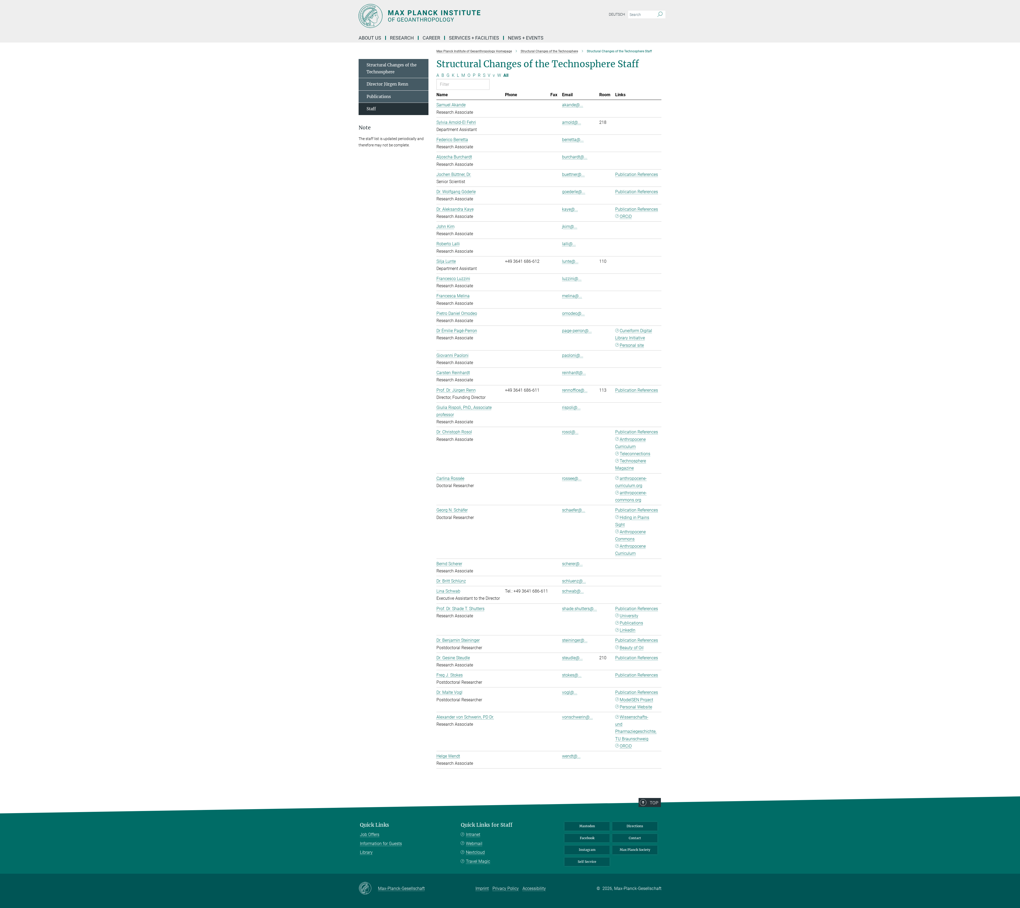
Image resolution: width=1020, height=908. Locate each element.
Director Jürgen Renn (387, 84)
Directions (635, 826)
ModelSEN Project (636, 699)
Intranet (473, 834)
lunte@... (570, 261)
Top (654, 802)
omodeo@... (573, 313)
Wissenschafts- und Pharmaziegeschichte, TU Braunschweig (635, 728)
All (505, 75)
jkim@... (569, 226)
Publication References (636, 174)
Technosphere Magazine (630, 464)
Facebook (587, 838)
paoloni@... (572, 355)
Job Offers (369, 834)
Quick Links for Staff (486, 825)
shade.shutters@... (579, 608)
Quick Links (374, 825)
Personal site (632, 345)
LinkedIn (627, 630)
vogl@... (569, 692)
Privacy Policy (505, 888)
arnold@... (571, 122)
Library (366, 852)
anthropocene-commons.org (631, 496)
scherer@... (572, 563)
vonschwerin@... (577, 717)
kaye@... (570, 209)
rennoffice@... (575, 390)
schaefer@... (573, 510)
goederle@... (573, 191)
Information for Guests (381, 843)
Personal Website (636, 706)
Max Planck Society (635, 850)
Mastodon (587, 826)
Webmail (474, 843)
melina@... (572, 295)
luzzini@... (571, 278)
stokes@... (571, 675)
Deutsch (617, 14)
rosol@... (570, 431)
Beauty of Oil (632, 647)
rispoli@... (571, 407)
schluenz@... (574, 581)
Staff (371, 108)
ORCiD (626, 216)
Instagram (587, 850)
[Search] (659, 14)
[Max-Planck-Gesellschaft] (368, 888)
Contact (635, 838)
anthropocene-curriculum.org (631, 482)
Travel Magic (478, 861)
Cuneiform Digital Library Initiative (633, 334)
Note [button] (365, 128)
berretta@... (573, 139)
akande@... (572, 104)
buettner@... (573, 174)
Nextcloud (475, 852)
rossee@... (571, 478)
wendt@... (571, 756)
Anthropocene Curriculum (630, 443)
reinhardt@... (574, 372)
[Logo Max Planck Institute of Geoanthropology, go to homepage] (458, 16)
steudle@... (572, 657)
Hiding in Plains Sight (632, 521)
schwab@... (573, 591)
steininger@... (575, 640)
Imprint (482, 888)
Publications (631, 623)
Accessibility (534, 888)
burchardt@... (574, 156)
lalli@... (569, 243)
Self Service (587, 862)
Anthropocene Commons (630, 535)
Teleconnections (635, 453)
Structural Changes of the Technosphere (391, 68)
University (629, 615)
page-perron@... (577, 330)
